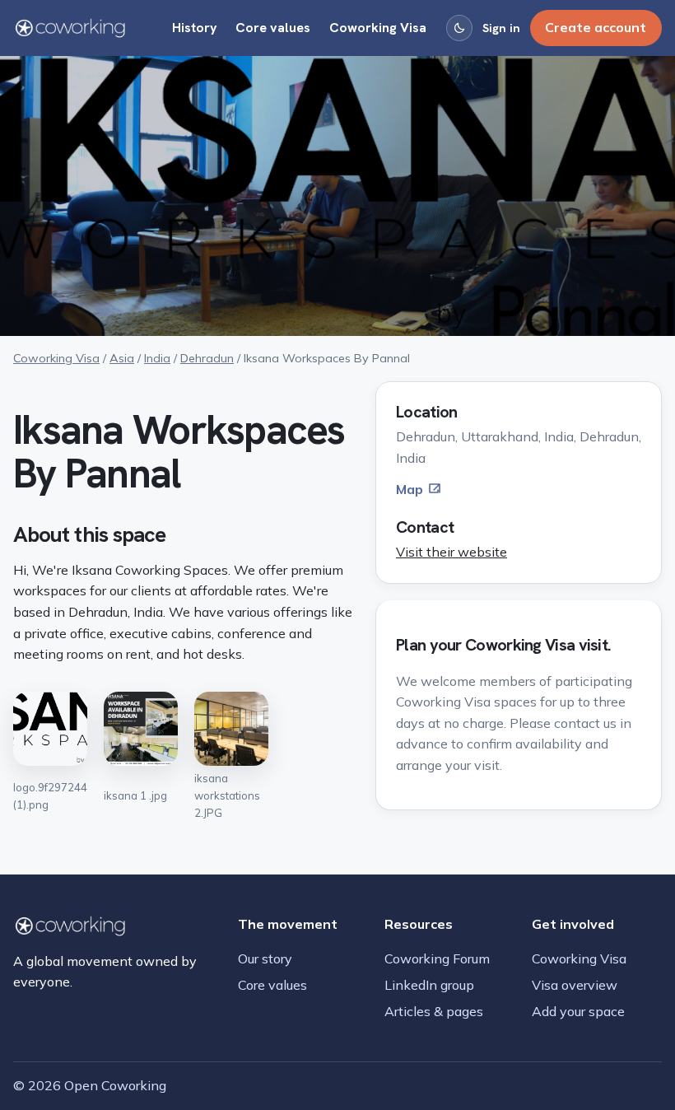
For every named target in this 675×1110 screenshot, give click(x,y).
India (157, 358)
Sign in (501, 28)
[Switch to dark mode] (459, 28)
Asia (121, 358)
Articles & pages (433, 1011)
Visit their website (451, 551)
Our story (265, 958)
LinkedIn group (429, 985)
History (194, 27)
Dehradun (207, 358)
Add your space (578, 1011)
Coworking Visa (377, 27)
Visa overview (574, 985)
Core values (272, 27)
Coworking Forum (437, 958)
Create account (595, 27)
